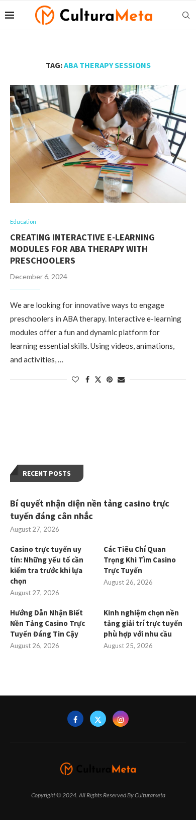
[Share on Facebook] (87, 379)
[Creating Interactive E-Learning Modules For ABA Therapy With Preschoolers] (98, 144)
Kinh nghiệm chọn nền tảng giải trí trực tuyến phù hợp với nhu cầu (143, 623)
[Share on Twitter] (98, 379)
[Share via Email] (121, 379)
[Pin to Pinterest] (110, 379)
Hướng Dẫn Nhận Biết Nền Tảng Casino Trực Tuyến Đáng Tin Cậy (47, 623)
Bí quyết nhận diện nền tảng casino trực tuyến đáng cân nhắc (89, 509)
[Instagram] (121, 719)
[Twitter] (98, 719)
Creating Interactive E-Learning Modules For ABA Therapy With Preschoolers (82, 248)
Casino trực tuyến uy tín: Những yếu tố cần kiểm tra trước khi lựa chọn (46, 565)
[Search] (186, 15)
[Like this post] (75, 379)
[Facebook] (75, 719)
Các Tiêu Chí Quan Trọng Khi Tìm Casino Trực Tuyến (140, 559)
